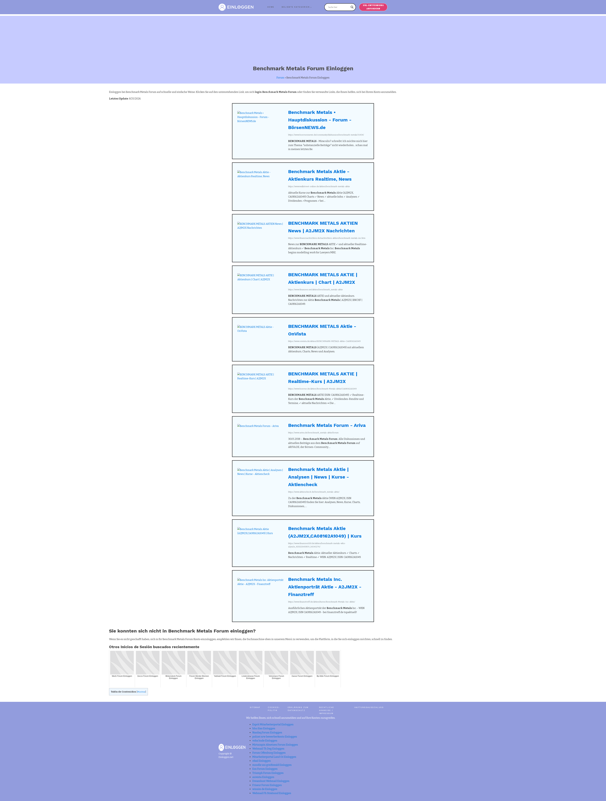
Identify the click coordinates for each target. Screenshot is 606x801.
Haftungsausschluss (369, 707)
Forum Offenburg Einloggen (269, 752)
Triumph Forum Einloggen (268, 772)
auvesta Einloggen (263, 777)
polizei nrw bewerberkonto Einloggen (274, 736)
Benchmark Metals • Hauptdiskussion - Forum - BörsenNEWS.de (319, 119)
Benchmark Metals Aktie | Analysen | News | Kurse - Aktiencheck (318, 477)
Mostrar (141, 691)
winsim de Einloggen (264, 789)
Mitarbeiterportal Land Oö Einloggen (274, 756)
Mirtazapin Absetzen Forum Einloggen (275, 744)
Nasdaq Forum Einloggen (267, 732)
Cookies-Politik (274, 708)
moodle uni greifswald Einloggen (272, 764)
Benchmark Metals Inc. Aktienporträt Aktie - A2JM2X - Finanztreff (324, 586)
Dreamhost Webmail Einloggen (270, 781)
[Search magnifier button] (352, 7)
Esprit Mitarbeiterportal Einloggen (273, 724)
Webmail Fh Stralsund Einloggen (271, 793)
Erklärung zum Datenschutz (298, 708)
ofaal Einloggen (261, 760)
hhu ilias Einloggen (263, 728)
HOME (270, 7)
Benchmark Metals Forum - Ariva (327, 425)
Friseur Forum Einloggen (267, 785)
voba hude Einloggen (264, 740)
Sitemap (255, 707)
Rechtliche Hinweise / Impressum (326, 710)
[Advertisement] (303, 38)
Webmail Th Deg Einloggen (268, 748)
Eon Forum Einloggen (265, 768)
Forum (280, 77)
